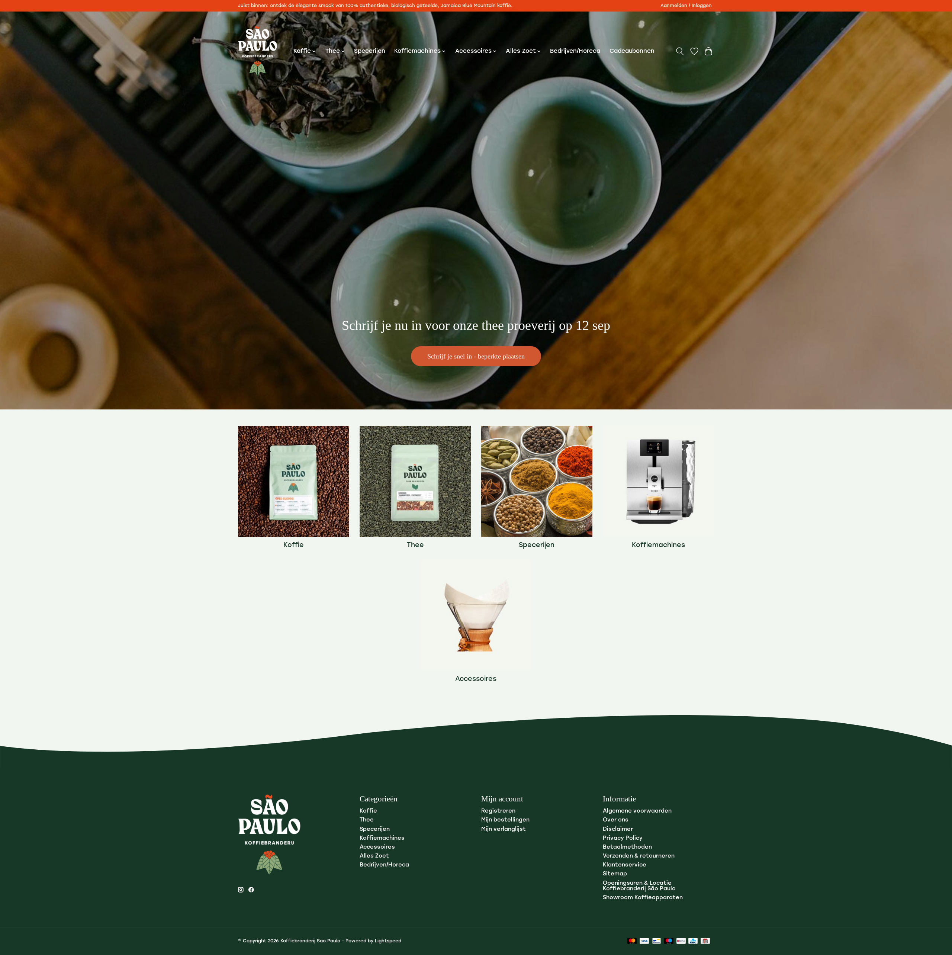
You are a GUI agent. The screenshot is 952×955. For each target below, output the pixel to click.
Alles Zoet (374, 856)
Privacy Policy (623, 838)
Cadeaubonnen (632, 51)
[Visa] (644, 941)
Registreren (498, 811)
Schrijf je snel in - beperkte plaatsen (476, 356)
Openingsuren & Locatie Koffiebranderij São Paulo (639, 886)
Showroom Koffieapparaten (643, 898)
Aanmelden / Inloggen (686, 6)
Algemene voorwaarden (637, 811)
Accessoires (475, 679)
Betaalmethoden (627, 847)
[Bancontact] (656, 941)
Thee (415, 545)
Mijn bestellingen (505, 820)
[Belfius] (681, 941)
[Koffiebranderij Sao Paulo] (257, 51)
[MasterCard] (632, 941)
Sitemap (615, 874)
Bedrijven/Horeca (575, 51)
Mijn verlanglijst (503, 829)
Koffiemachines (658, 545)
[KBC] (693, 941)
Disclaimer (618, 829)
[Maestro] (669, 941)
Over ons (615, 820)
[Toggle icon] (680, 51)
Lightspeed (388, 941)
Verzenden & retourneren (639, 856)
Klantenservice (624, 865)
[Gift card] (705, 941)
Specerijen (369, 51)
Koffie (293, 545)
